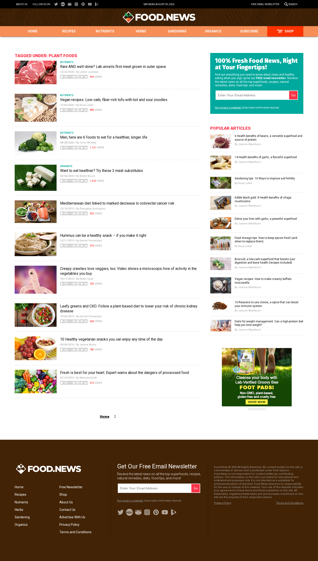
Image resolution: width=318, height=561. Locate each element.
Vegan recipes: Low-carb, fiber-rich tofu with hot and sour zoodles (113, 100)
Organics (213, 31)
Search (293, 4)
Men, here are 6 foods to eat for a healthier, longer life (103, 137)
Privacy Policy (69, 524)
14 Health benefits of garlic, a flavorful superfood (266, 157)
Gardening (177, 31)
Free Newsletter (71, 487)
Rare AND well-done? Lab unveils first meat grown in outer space (113, 66)
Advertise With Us (72, 517)
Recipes (69, 31)
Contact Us (67, 510)
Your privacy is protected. (228, 107)
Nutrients (105, 31)
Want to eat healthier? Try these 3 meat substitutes (101, 170)
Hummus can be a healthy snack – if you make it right (103, 235)
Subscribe (249, 31)
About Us (21, 4)
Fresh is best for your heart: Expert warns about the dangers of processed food (124, 372)
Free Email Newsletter (265, 4)
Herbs (141, 31)
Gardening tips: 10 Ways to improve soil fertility (265, 178)
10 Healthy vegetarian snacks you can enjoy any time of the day (111, 339)
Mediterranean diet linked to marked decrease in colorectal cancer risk (117, 203)
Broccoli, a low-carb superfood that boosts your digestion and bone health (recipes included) (265, 261)
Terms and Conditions (75, 532)
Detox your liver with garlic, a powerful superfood (266, 218)
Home (32, 31)
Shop (289, 31)
